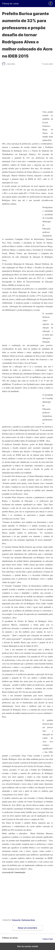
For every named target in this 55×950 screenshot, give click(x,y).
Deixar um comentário (27, 928)
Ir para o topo (47, 939)
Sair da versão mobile (27, 946)
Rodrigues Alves (28, 920)
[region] (27, 89)
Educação (16, 920)
